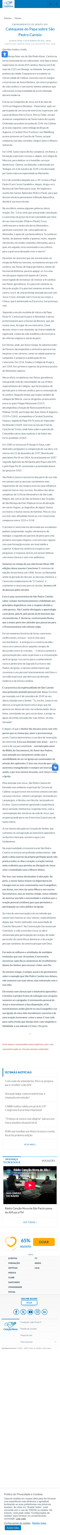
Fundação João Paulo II (30, 1322)
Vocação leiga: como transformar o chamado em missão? (25, 1095)
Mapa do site (26, 1335)
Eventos (12, 1258)
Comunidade (15, 1287)
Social (11, 1292)
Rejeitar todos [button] (39, 1523)
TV (36, 1258)
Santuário (14, 1282)
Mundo (18, 18)
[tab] (12, 1160)
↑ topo (30, 1255)
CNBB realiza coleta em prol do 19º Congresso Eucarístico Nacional (25, 1108)
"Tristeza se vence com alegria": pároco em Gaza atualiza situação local (30, 1120)
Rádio (38, 1263)
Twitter (23, 1312)
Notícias (8, 18)
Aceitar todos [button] (13, 1527)
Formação (14, 1263)
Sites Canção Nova (56, 4)
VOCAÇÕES (48, 1160)
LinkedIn (44, 1312)
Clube (11, 1277)
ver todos (30, 1222)
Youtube (30, 1312)
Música (12, 1273)
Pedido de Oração (28, 1329)
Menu (50, 4)
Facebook (16, 1312)
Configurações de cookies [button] (17, 1523)
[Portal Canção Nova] (8, 4)
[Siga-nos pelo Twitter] (29, 1032)
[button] (5, 54)
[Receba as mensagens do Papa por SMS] (30, 1032)
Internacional (26, 1342)
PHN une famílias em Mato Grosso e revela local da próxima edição (30, 1133)
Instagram (37, 1312)
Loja (37, 1268)
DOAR (29, 1303)
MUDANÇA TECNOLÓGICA (11, 1161)
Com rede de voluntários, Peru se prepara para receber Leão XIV (29, 1082)
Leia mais (21, 1518)
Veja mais (30, 1144)
